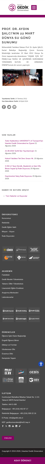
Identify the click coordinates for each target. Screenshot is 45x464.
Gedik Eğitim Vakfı (9, 227)
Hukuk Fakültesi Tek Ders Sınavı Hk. (19, 158)
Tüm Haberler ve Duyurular (16, 196)
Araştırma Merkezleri (10, 293)
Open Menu (34, 7)
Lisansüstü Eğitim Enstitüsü (13, 288)
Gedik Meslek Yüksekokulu (12, 279)
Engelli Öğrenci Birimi (10, 340)
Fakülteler (6, 275)
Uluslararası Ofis (8, 349)
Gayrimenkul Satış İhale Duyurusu (18, 176)
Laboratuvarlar (8, 297)
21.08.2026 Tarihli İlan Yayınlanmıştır (19, 151)
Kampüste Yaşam (9, 358)
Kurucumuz (6, 218)
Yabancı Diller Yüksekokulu (12, 284)
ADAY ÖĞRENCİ (22, 461)
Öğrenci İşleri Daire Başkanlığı (14, 336)
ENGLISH (8, 438)
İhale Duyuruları (8, 236)
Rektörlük (5, 223)
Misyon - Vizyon (8, 231)
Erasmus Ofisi (7, 354)
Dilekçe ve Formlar (9, 345)
